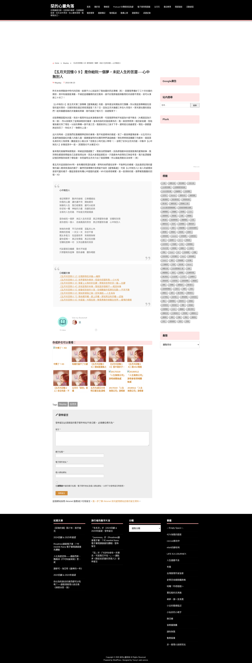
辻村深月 (165, 244)
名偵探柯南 (174, 220)
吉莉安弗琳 (185, 280)
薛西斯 (165, 232)
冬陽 (169, 567)
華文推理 (181, 183)
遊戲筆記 (135, 13)
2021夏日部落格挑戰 (169, 207)
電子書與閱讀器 (143, 7)
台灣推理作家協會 (180, 187)
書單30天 (182, 195)
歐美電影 (172, 301)
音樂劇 (191, 301)
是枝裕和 (191, 256)
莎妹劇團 (180, 260)
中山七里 (165, 248)
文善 (192, 220)
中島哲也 (165, 305)
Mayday (58, 83)
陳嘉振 (195, 280)
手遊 (173, 264)
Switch (165, 260)
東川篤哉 (180, 293)
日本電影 (187, 191)
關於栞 (97, 7)
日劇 (181, 215)
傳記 (164, 301)
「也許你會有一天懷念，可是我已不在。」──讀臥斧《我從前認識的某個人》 (105, 556)
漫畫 (194, 252)
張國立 (182, 248)
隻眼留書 (171, 638)
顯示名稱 (60, 452)
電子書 (165, 203)
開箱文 (165, 293)
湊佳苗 (181, 232)
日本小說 (191, 183)
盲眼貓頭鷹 (172, 625)
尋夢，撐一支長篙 (175, 599)
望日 (180, 321)
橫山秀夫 (165, 276)
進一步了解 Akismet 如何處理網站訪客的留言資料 (116, 501)
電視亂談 (113, 13)
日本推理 (186, 252)
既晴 (164, 285)
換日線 (170, 619)
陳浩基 (174, 215)
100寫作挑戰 (166, 187)
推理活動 (192, 195)
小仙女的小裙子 (174, 612)
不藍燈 (174, 244)
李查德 (185, 313)
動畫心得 (124, 13)
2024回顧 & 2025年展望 (65, 537)
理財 (184, 289)
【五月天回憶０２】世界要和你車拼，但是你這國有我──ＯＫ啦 (89, 280)
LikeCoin (165, 228)
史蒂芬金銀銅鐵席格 (176, 580)
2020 (173, 309)
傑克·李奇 (191, 309)
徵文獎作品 (175, 199)
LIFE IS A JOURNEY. (177, 554)
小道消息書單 (193, 228)
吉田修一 (172, 240)
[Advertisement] (126, 40)
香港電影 (190, 244)
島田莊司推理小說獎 (185, 207)
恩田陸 (182, 211)
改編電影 (178, 191)
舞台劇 (165, 220)
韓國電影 (165, 272)
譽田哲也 (190, 293)
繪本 (172, 293)
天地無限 (183, 236)
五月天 (157, 7)
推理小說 (172, 183)
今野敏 (172, 285)
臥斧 (173, 224)
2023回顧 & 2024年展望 (65, 575)
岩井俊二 (174, 297)
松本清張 (165, 256)
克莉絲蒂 (165, 236)
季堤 (186, 317)
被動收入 (194, 313)
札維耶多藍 (190, 272)
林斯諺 (174, 248)
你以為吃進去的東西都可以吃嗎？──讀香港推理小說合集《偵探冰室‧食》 (67, 584)
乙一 (180, 240)
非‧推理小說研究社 (176, 644)
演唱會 (173, 232)
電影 (183, 305)
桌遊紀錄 (147, 13)
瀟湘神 (165, 317)
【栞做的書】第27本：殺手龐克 (67, 529)
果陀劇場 (184, 297)
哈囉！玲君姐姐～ (175, 586)
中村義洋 (174, 256)
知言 (164, 321)
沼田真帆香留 (166, 289)
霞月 (173, 272)
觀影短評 (191, 224)
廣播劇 (182, 309)
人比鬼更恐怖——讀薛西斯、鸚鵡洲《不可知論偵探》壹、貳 (67, 559)
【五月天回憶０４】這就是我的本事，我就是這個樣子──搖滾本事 (90, 286)
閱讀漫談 (178, 7)
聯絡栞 (106, 7)
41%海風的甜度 (174, 534)
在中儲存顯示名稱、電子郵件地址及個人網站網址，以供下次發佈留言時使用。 (90, 486)
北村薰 (189, 260)
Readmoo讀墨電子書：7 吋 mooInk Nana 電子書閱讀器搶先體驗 (67, 547)
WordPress (117, 660)
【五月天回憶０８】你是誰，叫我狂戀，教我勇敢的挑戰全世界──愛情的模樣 (95, 300)
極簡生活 (165, 313)
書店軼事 (167, 7)
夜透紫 (181, 272)
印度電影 (165, 309)
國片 (173, 228)
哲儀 (187, 321)
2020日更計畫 (167, 191)
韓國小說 (165, 268)
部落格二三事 (184, 203)
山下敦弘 (165, 297)
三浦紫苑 (165, 264)
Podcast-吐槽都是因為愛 (123, 7)
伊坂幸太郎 (186, 199)
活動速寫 (190, 7)
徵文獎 (181, 264)
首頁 (88, 7)
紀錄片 (189, 232)
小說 (164, 183)
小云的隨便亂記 (174, 606)
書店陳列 (165, 199)
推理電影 (165, 211)
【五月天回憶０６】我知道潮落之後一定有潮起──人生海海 (87, 293)
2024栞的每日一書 (177, 268)
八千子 (183, 276)
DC (178, 252)
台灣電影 (181, 224)
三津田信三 (175, 313)
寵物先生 (165, 224)
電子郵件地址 (62, 462)
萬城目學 (165, 280)
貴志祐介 (174, 305)
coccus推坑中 (173, 541)
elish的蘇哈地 (173, 547)
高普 (189, 268)
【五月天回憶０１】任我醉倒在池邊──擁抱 (79, 276)
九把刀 (177, 289)
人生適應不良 (173, 560)
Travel (171, 252)
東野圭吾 (173, 203)
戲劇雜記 (101, 13)
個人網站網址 (61, 472)
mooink (174, 236)
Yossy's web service (140, 660)
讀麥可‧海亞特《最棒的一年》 (68, 568)
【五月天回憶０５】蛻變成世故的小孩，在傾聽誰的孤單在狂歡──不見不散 (94, 290)
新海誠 (191, 305)
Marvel (189, 264)
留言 (58, 429)
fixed (183, 256)
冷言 (181, 244)
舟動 (179, 317)
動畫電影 (184, 220)
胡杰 (172, 260)
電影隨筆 (90, 13)
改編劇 (174, 211)
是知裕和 (172, 321)
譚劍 (172, 317)
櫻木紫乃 (190, 285)
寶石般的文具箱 (174, 593)
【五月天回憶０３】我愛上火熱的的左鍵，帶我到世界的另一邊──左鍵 (92, 283)
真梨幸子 (181, 301)
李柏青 (188, 240)
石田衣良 (194, 297)
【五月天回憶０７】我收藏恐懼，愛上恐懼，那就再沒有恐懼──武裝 (91, 296)
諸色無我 (171, 632)
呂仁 (164, 240)
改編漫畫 (181, 228)
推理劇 (189, 215)
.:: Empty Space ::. (175, 528)
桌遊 (191, 289)
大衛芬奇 (174, 280)
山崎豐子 (192, 276)
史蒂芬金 (193, 236)
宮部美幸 (165, 215)
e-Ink (190, 211)
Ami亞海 (174, 276)
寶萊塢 (194, 317)
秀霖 (164, 252)
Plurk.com (196, 166)
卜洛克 (191, 248)
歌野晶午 (180, 285)
